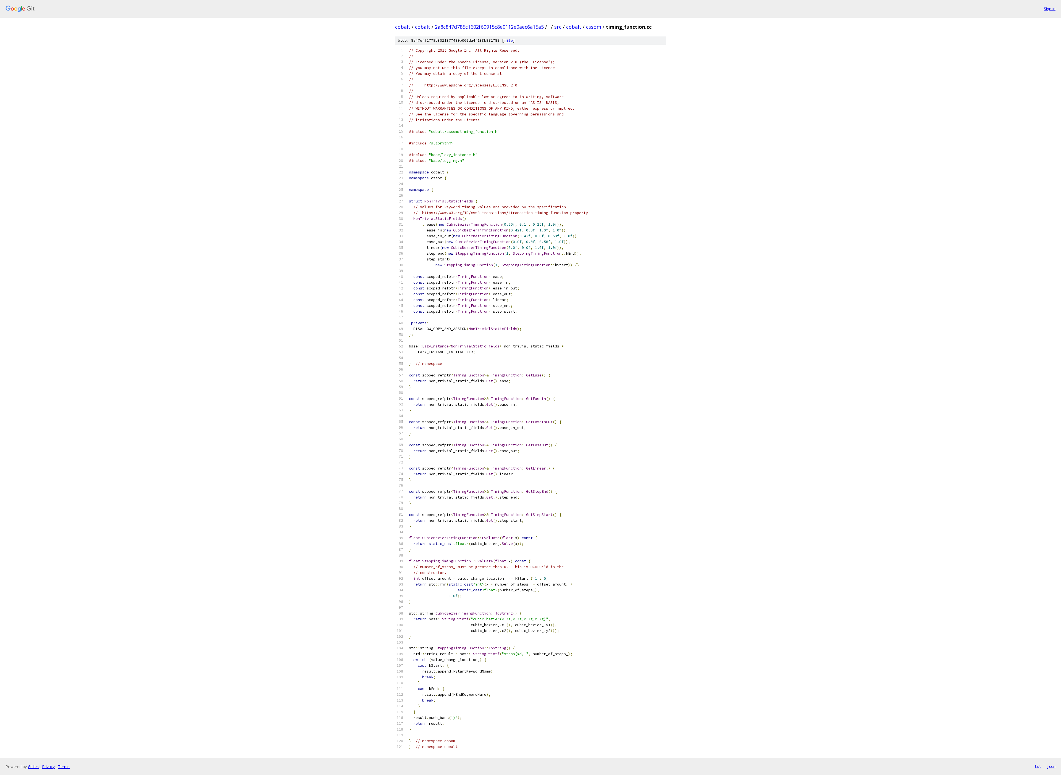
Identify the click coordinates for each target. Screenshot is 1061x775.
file (508, 40)
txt (1037, 766)
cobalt (402, 26)
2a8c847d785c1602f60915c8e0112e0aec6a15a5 (489, 26)
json (1051, 766)
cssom (593, 26)
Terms (64, 766)
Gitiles (33, 766)
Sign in (1049, 8)
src (557, 26)
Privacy (48, 766)
